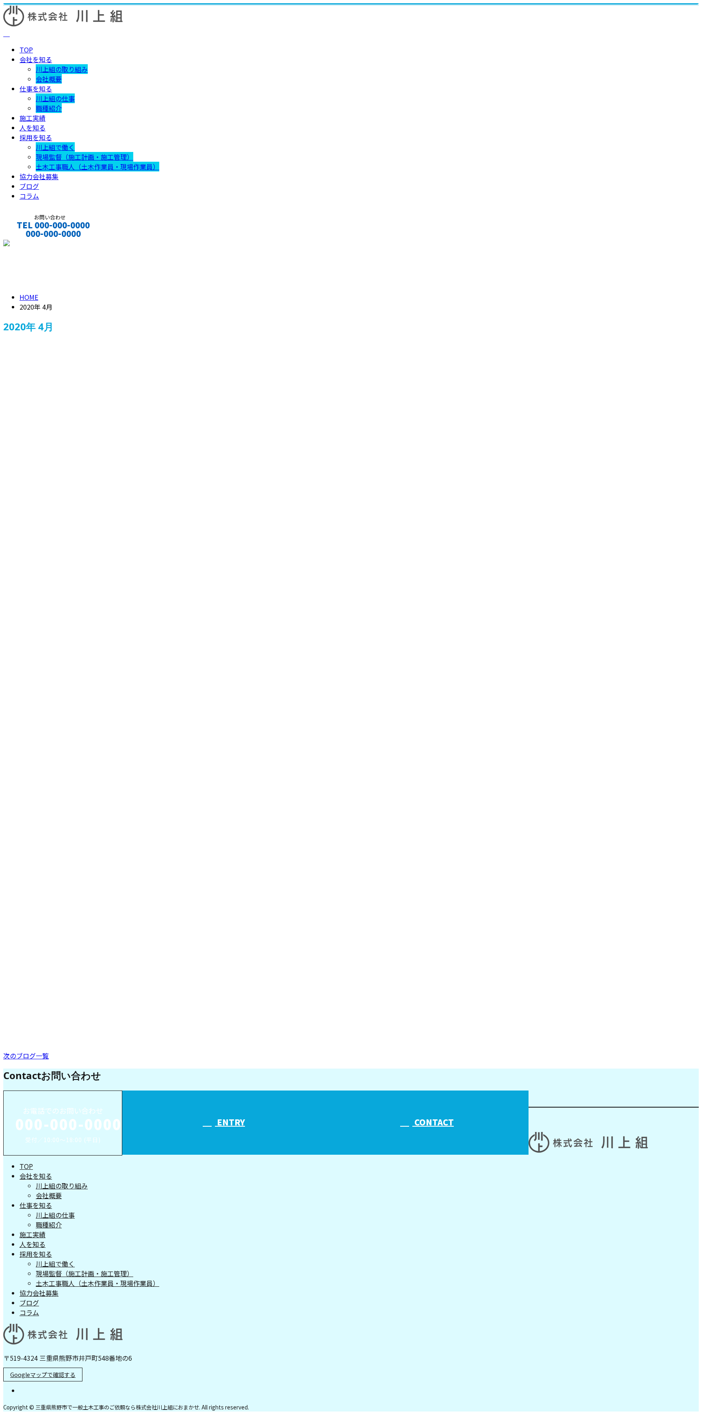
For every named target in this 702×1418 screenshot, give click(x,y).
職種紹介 (49, 108)
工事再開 (18, 900)
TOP (26, 49)
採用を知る (36, 137)
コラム (29, 196)
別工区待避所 (26, 744)
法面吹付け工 (26, 364)
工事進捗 (18, 1005)
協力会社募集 (39, 176)
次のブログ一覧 (26, 1055)
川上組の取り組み (62, 69)
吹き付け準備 (26, 555)
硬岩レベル (22, 953)
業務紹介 (49, 382)
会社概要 (49, 79)
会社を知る (36, 59)
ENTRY (230, 1122)
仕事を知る (36, 88)
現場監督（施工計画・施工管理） (84, 157)
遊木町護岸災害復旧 (38, 848)
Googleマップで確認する (43, 1374)
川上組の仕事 (55, 98)
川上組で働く (55, 147)
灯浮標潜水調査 (30, 675)
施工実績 (33, 118)
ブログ (29, 186)
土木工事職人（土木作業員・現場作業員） (97, 166)
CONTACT (31, 244)
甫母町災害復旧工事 (38, 796)
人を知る (33, 127)
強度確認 (18, 607)
